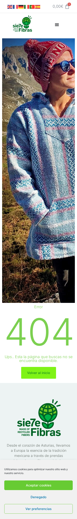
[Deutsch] (21, 6)
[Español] (38, 6)
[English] (10, 6)
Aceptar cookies (38, 485)
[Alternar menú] (57, 24)
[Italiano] (27, 6)
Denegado (38, 497)
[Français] (15, 6)
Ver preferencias (38, 509)
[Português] (32, 6)
